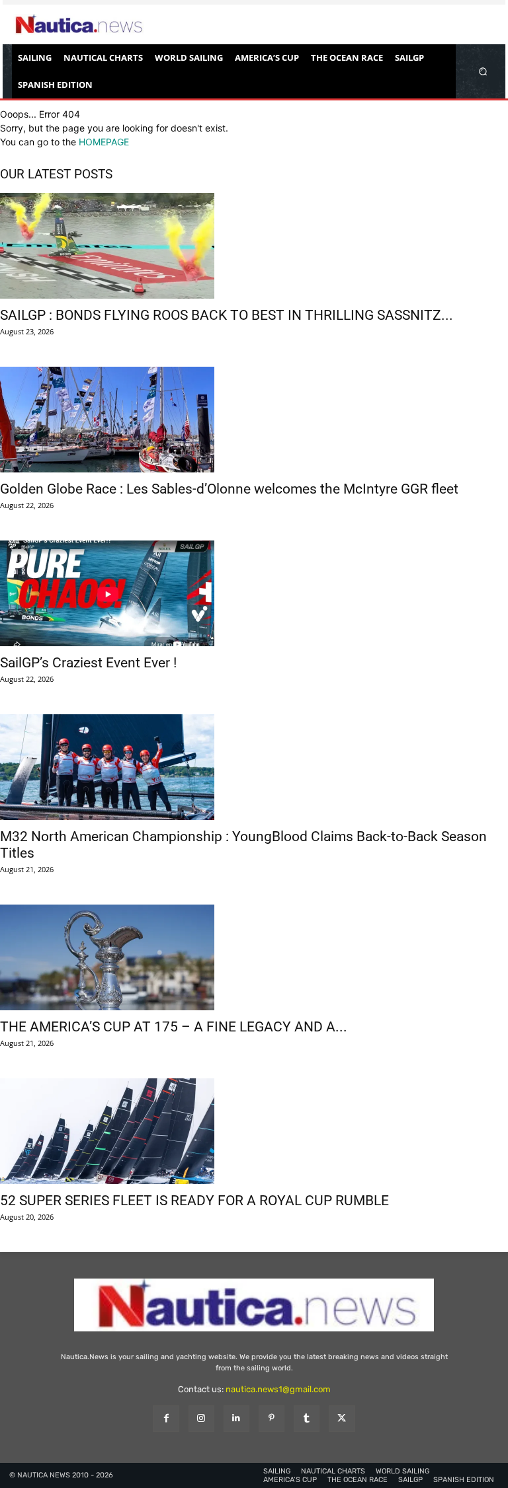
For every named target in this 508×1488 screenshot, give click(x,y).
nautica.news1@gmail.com (278, 1389)
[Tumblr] (306, 1418)
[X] (342, 1418)
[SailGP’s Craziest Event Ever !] (254, 593)
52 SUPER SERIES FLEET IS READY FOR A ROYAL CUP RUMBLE (194, 1201)
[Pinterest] (271, 1418)
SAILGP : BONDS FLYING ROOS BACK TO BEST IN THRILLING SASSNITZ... (226, 315)
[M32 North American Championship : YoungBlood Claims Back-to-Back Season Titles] (254, 767)
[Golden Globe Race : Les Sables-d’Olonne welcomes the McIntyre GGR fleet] (254, 419)
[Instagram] (201, 1418)
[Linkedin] (236, 1418)
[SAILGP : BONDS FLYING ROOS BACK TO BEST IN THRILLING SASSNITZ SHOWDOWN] (254, 246)
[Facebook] (166, 1418)
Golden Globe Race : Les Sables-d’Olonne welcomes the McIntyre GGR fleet (229, 489)
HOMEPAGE (104, 141)
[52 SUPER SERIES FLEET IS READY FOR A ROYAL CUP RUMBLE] (254, 1131)
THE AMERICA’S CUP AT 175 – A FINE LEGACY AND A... (173, 1027)
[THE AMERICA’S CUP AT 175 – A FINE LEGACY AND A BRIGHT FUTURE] (254, 957)
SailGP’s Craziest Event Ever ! (88, 663)
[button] (483, 71)
